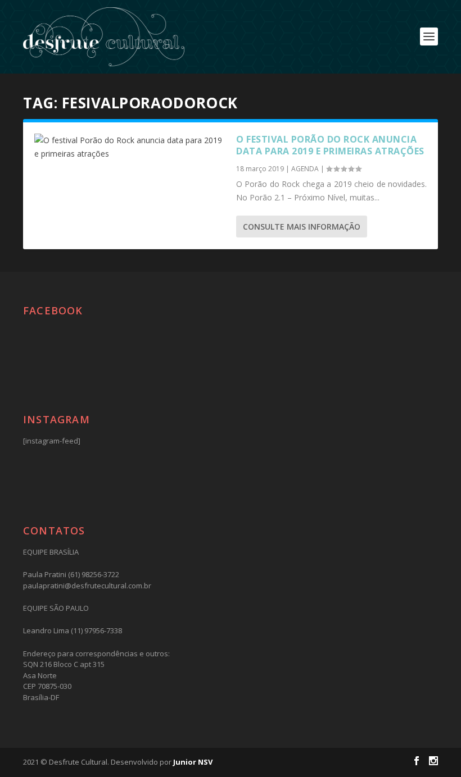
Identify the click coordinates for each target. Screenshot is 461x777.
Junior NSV (193, 762)
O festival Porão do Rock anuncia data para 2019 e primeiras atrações (330, 145)
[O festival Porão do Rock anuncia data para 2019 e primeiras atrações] (129, 147)
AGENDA (305, 168)
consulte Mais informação (301, 226)
